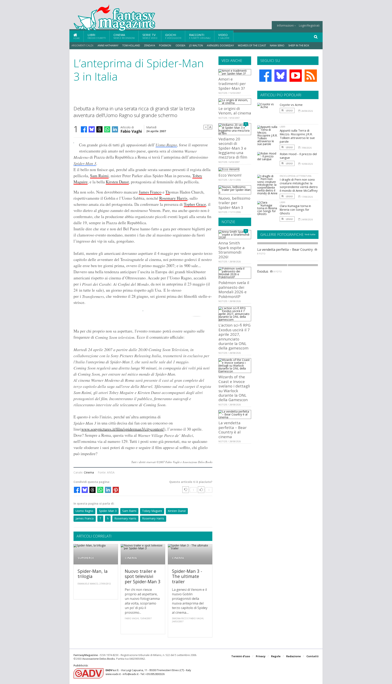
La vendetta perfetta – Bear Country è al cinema (232, 429)
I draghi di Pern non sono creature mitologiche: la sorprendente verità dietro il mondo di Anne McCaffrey (299, 185)
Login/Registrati (309, 25)
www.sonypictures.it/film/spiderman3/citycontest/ (122, 429)
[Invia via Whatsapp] (107, 129)
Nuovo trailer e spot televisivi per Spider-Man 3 (142, 576)
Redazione (293, 656)
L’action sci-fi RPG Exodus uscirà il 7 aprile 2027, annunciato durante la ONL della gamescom (234, 336)
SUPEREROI (86, 557)
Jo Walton (196, 45)
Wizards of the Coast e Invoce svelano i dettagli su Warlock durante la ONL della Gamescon (234, 388)
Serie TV (150, 36)
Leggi (289, 110)
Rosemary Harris (173, 198)
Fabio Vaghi (131, 131)
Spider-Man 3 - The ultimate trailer (187, 576)
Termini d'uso (240, 656)
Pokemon (165, 45)
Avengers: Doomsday (220, 45)
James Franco (150, 192)
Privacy (260, 656)
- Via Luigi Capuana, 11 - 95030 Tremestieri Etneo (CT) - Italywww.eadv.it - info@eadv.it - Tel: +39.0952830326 (148, 672)
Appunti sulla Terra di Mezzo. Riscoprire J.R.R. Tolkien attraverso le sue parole (297, 135)
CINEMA (131, 557)
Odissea (180, 45)
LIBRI (282, 126)
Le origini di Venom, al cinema (234, 110)
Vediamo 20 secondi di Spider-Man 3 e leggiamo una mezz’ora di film (232, 148)
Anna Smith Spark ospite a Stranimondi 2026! (231, 249)
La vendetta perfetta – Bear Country (285, 249)
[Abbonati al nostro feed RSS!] (311, 76)
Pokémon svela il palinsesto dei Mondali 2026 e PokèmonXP (233, 289)
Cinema (124, 36)
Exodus (262, 271)
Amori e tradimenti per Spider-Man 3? (232, 83)
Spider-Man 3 (85, 163)
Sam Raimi (99, 175)
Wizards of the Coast (252, 45)
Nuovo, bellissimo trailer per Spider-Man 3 (234, 203)
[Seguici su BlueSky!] (280, 76)
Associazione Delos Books (98, 658)
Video (223, 36)
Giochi (173, 36)
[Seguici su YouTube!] (296, 76)
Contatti (312, 656)
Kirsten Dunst (117, 182)
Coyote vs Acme (291, 105)
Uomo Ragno (166, 144)
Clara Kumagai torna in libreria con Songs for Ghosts (295, 209)
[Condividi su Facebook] (83, 129)
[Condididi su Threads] (99, 129)
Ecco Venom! (229, 175)
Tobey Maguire (152, 511)
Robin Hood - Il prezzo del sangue (298, 156)
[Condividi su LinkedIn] (114, 129)
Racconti (199, 36)
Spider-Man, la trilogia (93, 573)
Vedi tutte (310, 234)
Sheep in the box (298, 45)
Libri (97, 36)
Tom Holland (131, 45)
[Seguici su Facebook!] (265, 76)
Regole (276, 656)
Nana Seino (277, 45)
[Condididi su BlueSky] (91, 129)
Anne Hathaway (108, 45)
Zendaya (149, 45)
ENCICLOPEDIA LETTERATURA (295, 176)
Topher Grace (195, 204)
